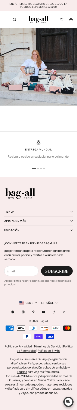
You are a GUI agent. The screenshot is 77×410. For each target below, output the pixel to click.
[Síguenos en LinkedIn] (64, 312)
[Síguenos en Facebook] (13, 312)
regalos (22, 372)
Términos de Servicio (47, 346)
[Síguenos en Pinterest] (33, 312)
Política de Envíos (49, 351)
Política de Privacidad (18, 346)
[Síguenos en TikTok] (54, 312)
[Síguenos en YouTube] (43, 312)
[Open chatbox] (68, 402)
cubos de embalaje (55, 367)
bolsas (61, 363)
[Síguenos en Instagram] (23, 312)
